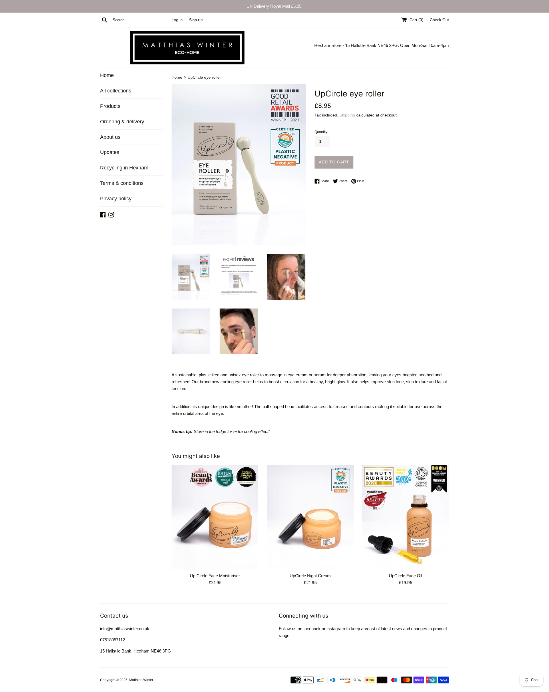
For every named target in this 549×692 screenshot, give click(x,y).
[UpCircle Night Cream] (310, 517)
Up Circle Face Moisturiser (215, 575)
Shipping (347, 115)
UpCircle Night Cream (310, 575)
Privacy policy (116, 198)
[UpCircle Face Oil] (405, 517)
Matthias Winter (141, 680)
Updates (109, 152)
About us (110, 137)
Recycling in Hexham (124, 168)
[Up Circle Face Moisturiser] (215, 517)
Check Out (439, 20)
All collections (115, 91)
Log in (177, 20)
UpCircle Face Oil (405, 575)
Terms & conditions (122, 183)
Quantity (321, 132)
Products (110, 106)
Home (107, 75)
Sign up (196, 20)
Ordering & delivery (122, 121)
